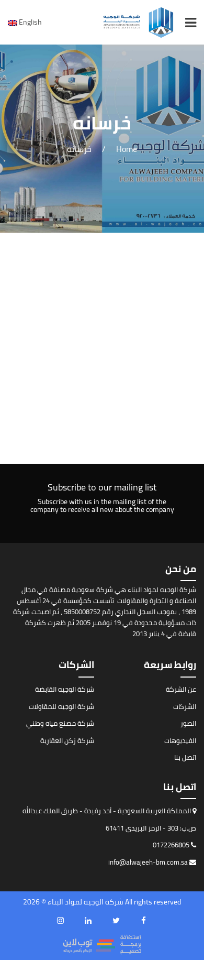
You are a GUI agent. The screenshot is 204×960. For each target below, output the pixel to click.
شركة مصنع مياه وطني (60, 723)
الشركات (184, 706)
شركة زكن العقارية (67, 740)
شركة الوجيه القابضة (64, 689)
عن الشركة (181, 689)
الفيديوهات (180, 740)
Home (126, 149)
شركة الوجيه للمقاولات (61, 706)
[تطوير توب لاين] (102, 944)
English (29, 22)
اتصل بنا (185, 757)
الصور (188, 723)
